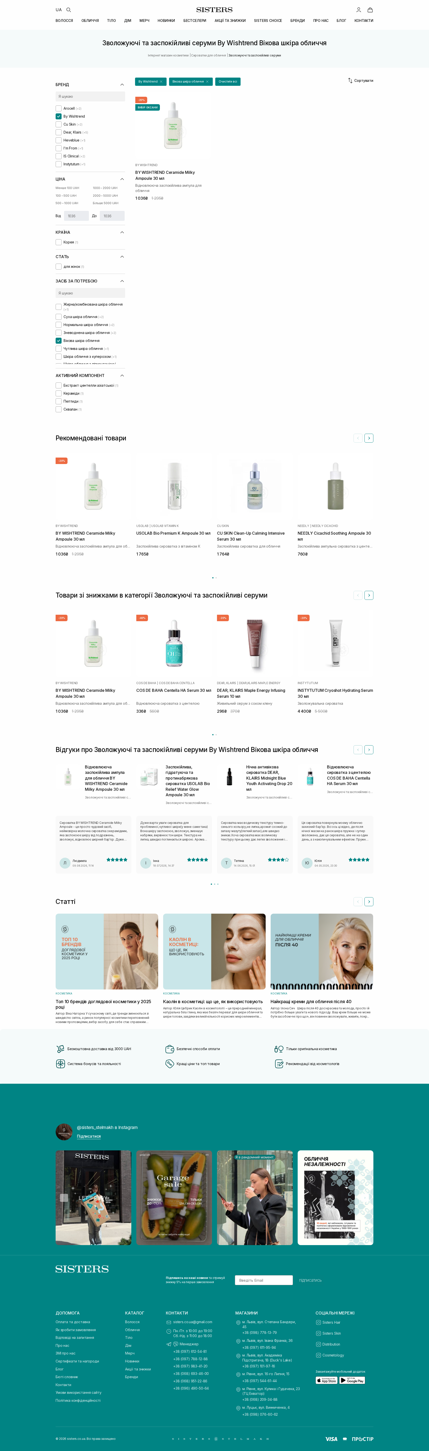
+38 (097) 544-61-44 (259, 1381)
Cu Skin (223, 526)
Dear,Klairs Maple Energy (259, 683)
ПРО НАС (320, 20)
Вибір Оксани (148, 107)
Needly (303, 526)
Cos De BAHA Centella (176, 683)
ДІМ (127, 20)
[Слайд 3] (217, 884)
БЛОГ (341, 20)
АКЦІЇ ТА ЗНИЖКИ (230, 20)
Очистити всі (228, 81)
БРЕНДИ (297, 20)
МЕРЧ (144, 20)
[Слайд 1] (211, 884)
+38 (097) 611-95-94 (259, 1347)
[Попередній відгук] (358, 749)
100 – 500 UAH (66, 195)
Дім (128, 1345)
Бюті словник (67, 1377)
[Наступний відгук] (368, 749)
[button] (151, 82)
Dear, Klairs (226, 683)
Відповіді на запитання (75, 1337)
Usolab (142, 526)
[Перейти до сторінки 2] (216, 577)
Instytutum (308, 683)
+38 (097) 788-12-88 (190, 1359)
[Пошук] (68, 9)
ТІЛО (111, 20)
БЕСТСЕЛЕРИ (195, 20)
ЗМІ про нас (65, 1353)
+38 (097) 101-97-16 (258, 1366)
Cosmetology (333, 1355)
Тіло (128, 1337)
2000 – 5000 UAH (105, 195)
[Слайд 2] (214, 884)
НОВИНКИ (166, 20)
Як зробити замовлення (76, 1330)
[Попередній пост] (64, 1198)
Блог (59, 1369)
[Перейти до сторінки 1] (213, 577)
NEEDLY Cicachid (325, 526)
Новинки (132, 1361)
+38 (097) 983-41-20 (190, 1366)
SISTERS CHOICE (268, 20)
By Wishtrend (146, 165)
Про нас (62, 1345)
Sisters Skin (331, 1333)
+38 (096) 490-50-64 (191, 1388)
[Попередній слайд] (358, 438)
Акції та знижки (138, 1369)
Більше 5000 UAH (105, 203)
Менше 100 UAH (67, 188)
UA (59, 9)
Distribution (331, 1344)
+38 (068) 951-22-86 (190, 1381)
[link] (370, 9)
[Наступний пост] (365, 1198)
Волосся (132, 1322)
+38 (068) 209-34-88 (260, 1399)
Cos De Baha (146, 683)
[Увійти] (359, 9)
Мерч (129, 1353)
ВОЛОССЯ (64, 20)
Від (58, 216)
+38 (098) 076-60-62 (260, 1414)
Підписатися (89, 1136)
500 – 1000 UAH (67, 203)
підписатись (310, 1280)
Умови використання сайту (79, 1392)
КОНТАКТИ (364, 20)
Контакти (63, 1385)
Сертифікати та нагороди (77, 1361)
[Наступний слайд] (368, 438)
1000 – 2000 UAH (105, 188)
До (94, 216)
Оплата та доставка (73, 1322)
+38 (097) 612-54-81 (190, 1351)
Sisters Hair (331, 1322)
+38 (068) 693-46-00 (191, 1373)
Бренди (131, 1377)
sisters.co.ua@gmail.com (192, 1322)
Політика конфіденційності (78, 1400)
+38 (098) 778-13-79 (259, 1332)
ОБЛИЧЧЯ (90, 20)
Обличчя (132, 1330)
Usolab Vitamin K (165, 526)
